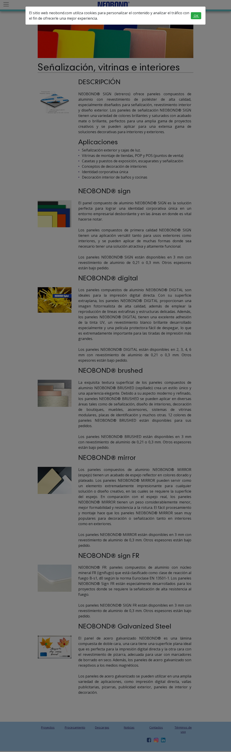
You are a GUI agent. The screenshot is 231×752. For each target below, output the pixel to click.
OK (196, 16)
